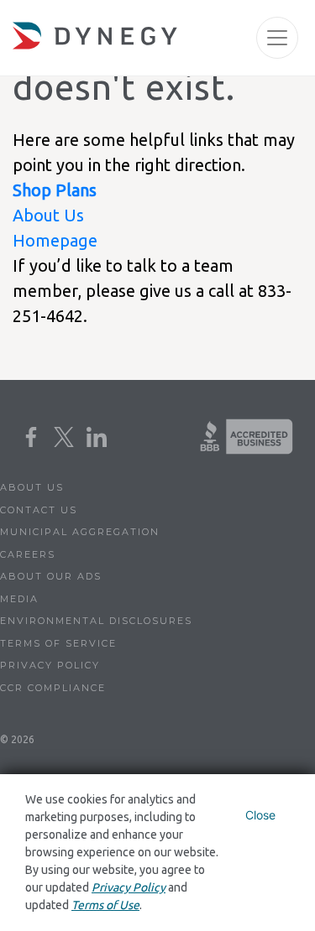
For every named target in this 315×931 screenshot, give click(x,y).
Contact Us (38, 510)
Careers (27, 554)
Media (19, 599)
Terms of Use (105, 905)
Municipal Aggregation (80, 532)
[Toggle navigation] (277, 38)
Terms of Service (58, 643)
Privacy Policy (50, 665)
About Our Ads (51, 576)
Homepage (55, 240)
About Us (48, 215)
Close (260, 815)
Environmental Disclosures (96, 621)
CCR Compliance (53, 688)
